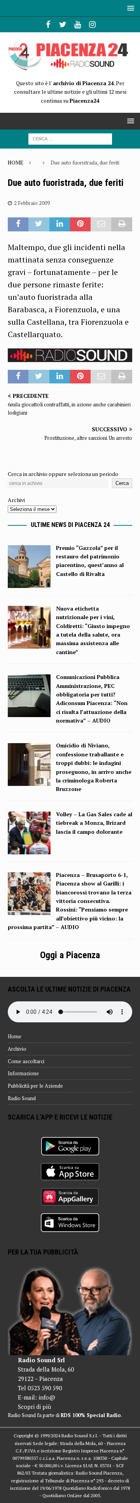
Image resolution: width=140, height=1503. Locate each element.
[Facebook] (48, 24)
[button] (129, 8)
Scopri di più (34, 1406)
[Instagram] (92, 24)
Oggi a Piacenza (70, 955)
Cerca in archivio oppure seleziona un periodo (63, 474)
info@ (46, 1397)
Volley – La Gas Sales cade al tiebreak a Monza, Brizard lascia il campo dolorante (94, 822)
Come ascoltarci (26, 1061)
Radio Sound (22, 1098)
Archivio (17, 1048)
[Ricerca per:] (70, 138)
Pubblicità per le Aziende (35, 1085)
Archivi (16, 500)
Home (14, 1036)
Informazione (23, 1073)
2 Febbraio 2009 (32, 202)
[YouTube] (77, 24)
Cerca (122, 483)
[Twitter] (63, 24)
